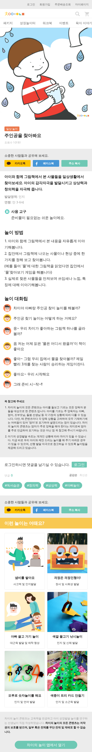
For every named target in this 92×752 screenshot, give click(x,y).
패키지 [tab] (8, 23)
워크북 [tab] (47, 23)
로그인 (31, 4)
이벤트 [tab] (64, 23)
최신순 (83, 475)
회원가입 (45, 4)
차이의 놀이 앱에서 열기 (46, 744)
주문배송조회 (63, 4)
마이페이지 (82, 4)
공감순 (73, 475)
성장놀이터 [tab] (28, 23)
